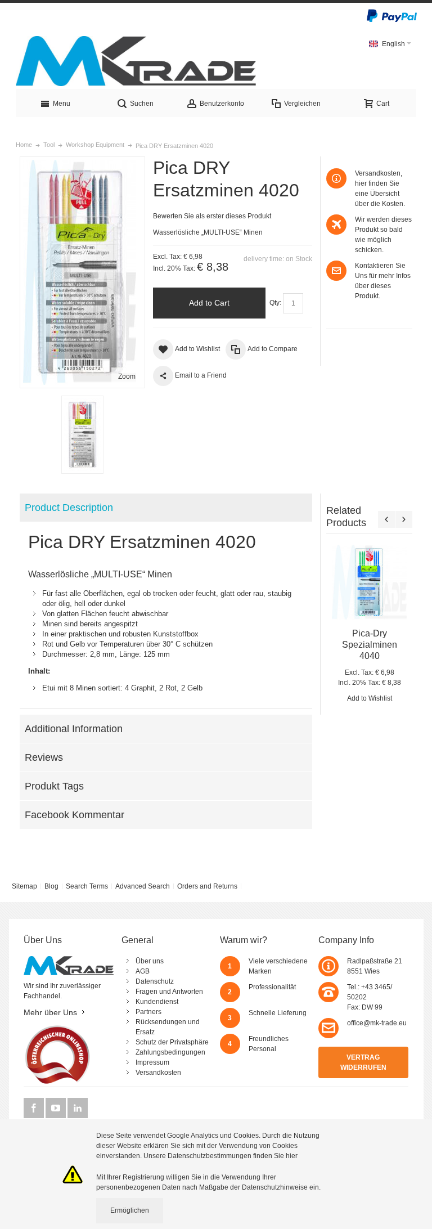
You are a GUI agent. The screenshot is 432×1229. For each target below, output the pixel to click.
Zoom (127, 376)
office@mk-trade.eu (377, 1023)
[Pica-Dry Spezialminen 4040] (369, 582)
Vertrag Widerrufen (363, 1062)
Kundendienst (157, 1002)
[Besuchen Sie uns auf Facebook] (35, 1108)
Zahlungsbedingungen (170, 1052)
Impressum (152, 1062)
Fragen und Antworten (169, 991)
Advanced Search (142, 886)
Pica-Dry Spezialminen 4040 (369, 645)
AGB (143, 971)
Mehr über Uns (50, 1012)
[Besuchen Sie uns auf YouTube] (57, 1108)
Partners (148, 1012)
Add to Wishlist (369, 698)
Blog (51, 886)
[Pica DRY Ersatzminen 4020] (82, 435)
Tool (49, 144)
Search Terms (87, 886)
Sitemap (24, 886)
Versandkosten (158, 1073)
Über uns (150, 961)
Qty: (275, 303)
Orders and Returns (207, 886)
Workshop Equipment (95, 144)
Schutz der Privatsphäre (172, 1042)
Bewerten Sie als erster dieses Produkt (212, 216)
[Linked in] (78, 1108)
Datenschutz (155, 981)
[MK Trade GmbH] (136, 61)
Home (24, 144)
